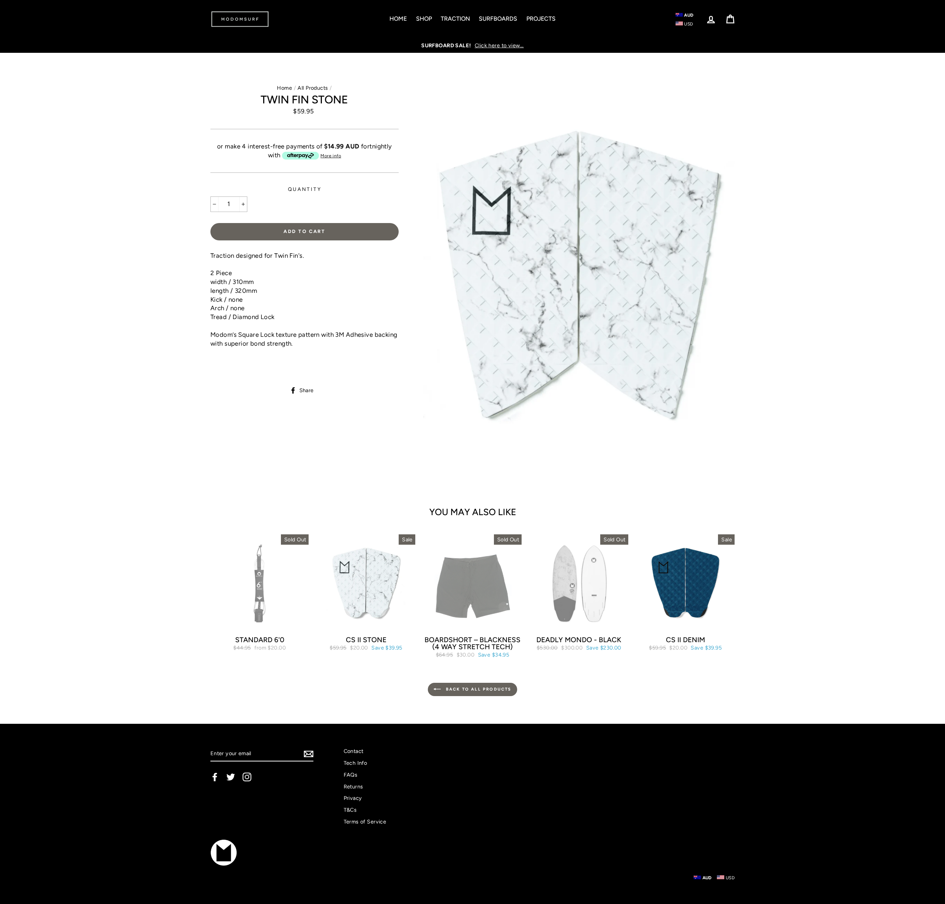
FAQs (351, 774)
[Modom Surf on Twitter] (230, 777)
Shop (424, 18)
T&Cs (350, 810)
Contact (354, 751)
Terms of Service (365, 821)
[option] (472, 45)
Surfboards (498, 18)
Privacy (353, 798)
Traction (455, 18)
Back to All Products (477, 689)
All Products (313, 88)
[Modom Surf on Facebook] (214, 777)
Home (398, 18)
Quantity (305, 189)
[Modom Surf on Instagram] (247, 777)
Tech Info (355, 763)
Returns (353, 786)
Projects (541, 18)
